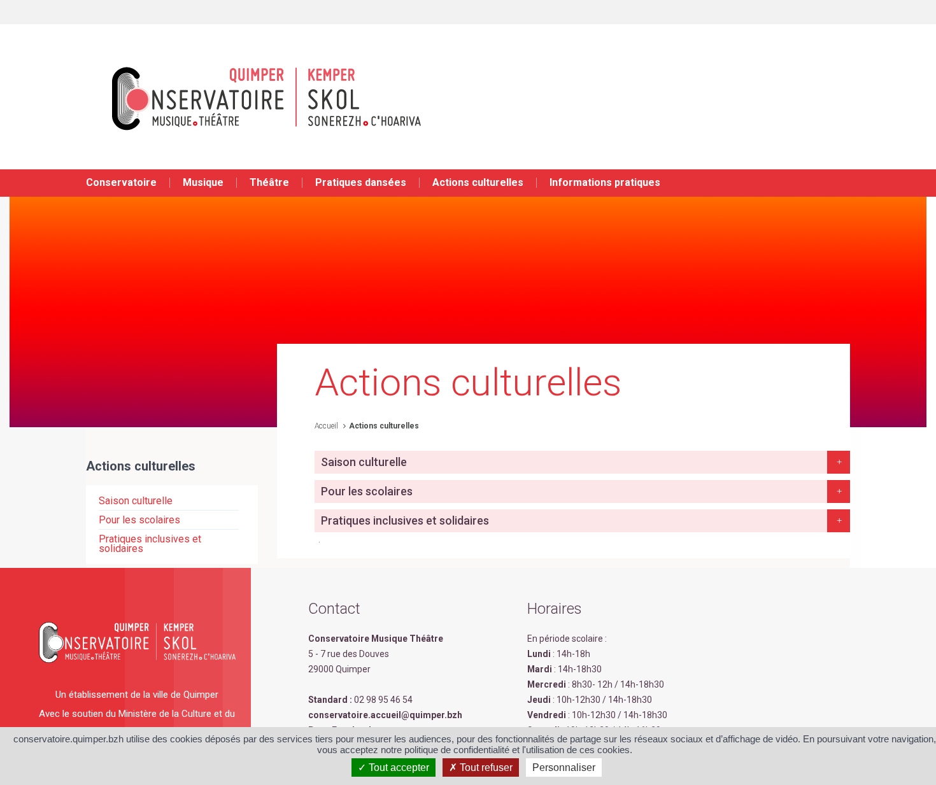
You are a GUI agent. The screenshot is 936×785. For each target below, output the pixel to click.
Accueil (326, 425)
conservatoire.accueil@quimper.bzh (385, 715)
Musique (203, 182)
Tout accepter (397, 767)
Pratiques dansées (360, 182)
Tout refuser (485, 767)
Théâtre (269, 182)
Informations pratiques (605, 182)
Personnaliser (563, 767)
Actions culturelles (477, 182)
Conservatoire (121, 182)
